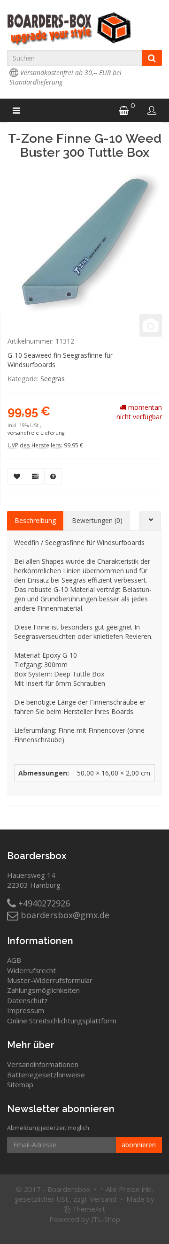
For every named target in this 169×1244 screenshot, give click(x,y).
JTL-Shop (105, 1219)
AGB (14, 960)
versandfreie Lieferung (36, 433)
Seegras (52, 378)
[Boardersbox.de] (84, 29)
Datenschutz (27, 1000)
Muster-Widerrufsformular (49, 980)
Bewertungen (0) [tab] (97, 520)
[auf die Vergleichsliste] (35, 476)
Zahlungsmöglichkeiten (43, 990)
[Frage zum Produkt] (53, 476)
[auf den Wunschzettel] (17, 476)
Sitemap (20, 1084)
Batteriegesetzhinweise (46, 1074)
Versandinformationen (42, 1064)
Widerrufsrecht (31, 970)
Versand (103, 1199)
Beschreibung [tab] (35, 520)
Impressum (25, 1010)
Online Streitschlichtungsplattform (61, 1020)
